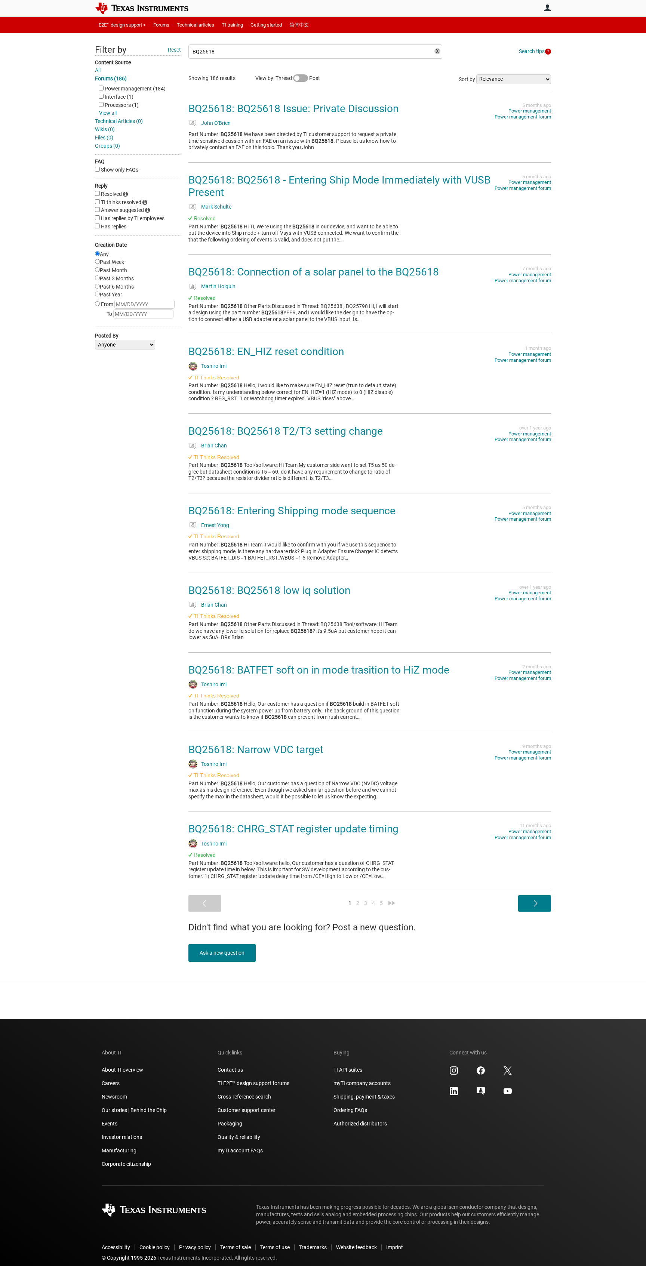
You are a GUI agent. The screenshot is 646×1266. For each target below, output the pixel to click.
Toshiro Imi (214, 366)
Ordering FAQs (350, 1110)
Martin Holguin (218, 286)
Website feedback (356, 1247)
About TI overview (122, 1070)
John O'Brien (216, 123)
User (547, 8)
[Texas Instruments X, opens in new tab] (507, 1073)
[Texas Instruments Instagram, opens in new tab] (453, 1073)
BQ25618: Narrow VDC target (255, 749)
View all (108, 113)
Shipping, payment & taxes (364, 1097)
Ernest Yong (215, 525)
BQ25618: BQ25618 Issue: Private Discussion (293, 108)
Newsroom (114, 1097)
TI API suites (347, 1070)
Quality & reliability (239, 1137)
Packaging (230, 1124)
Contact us (230, 1070)
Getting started (266, 25)
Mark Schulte (216, 207)
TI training (232, 25)
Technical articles (195, 25)
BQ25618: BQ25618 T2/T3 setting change (285, 431)
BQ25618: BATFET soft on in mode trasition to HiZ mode (318, 670)
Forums (161, 25)
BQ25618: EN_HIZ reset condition (266, 351)
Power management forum (523, 117)
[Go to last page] (392, 903)
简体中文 (299, 25)
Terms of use (275, 1247)
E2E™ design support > (122, 25)
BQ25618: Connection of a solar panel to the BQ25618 (313, 272)
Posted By (107, 336)
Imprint (394, 1247)
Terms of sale (235, 1247)
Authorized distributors (360, 1124)
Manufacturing (119, 1150)
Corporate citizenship (126, 1164)
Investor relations (122, 1137)
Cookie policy (154, 1247)
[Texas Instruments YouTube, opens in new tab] (507, 1094)
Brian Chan (214, 446)
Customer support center (247, 1110)
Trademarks (313, 1247)
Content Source (113, 62)
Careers (111, 1083)
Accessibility (116, 1247)
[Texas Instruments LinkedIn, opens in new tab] (453, 1094)
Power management (529, 111)
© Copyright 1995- (129, 1258)
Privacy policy (195, 1247)
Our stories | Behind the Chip (134, 1110)
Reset (174, 50)
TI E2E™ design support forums (253, 1083)
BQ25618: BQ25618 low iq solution (269, 590)
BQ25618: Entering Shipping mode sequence (292, 511)
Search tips (532, 51)
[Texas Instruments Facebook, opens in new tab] (480, 1073)
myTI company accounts (362, 1083)
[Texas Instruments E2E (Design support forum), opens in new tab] (480, 1094)
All (98, 70)
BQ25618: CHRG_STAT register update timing (293, 829)
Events (109, 1124)
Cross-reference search (244, 1097)
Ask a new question (222, 953)
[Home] (147, 8)
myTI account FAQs (240, 1150)
